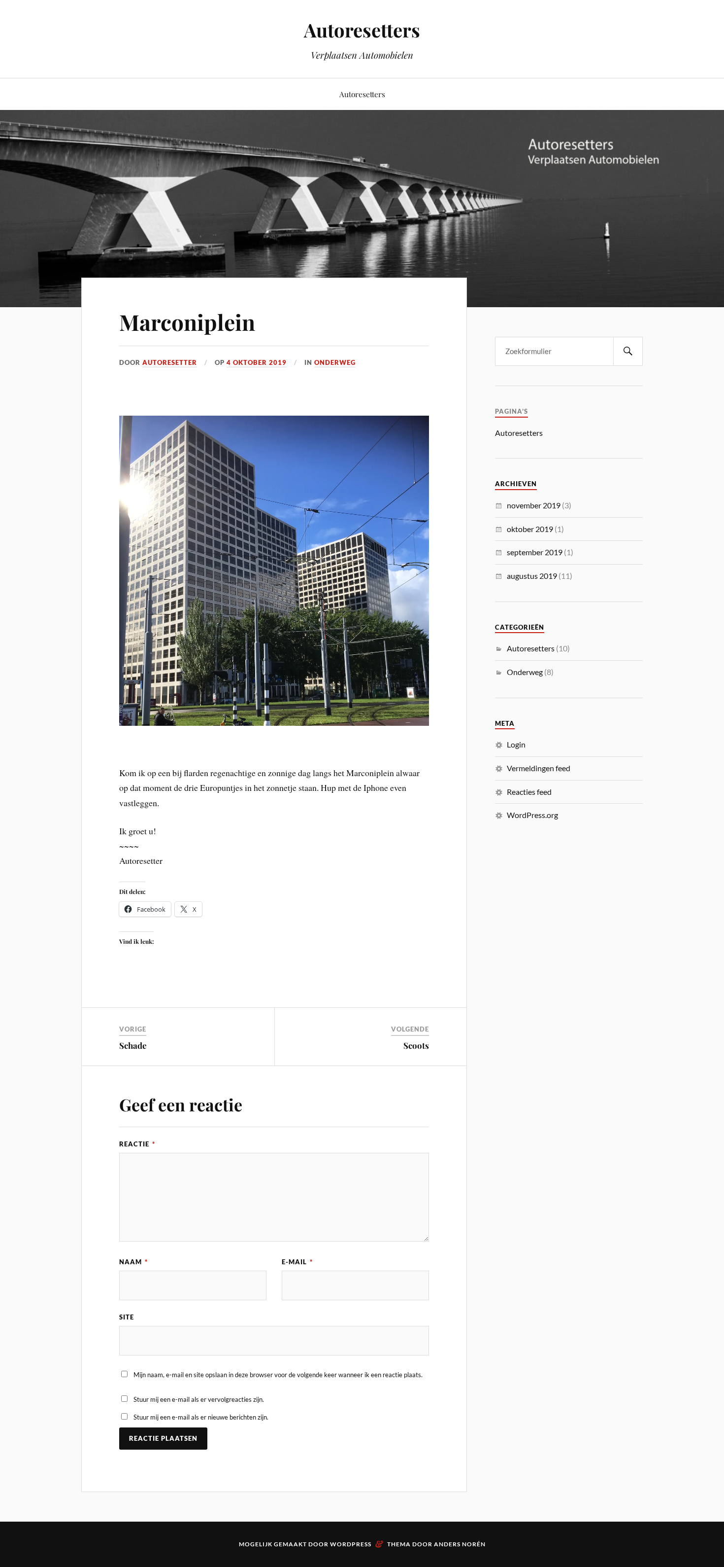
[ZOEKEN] (628, 351)
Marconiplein (187, 321)
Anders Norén (460, 1544)
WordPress (350, 1544)
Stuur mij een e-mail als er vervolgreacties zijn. (198, 1399)
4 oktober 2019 (257, 362)
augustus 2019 (532, 575)
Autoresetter (169, 362)
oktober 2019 (530, 529)
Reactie (137, 1144)
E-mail (297, 1262)
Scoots (416, 1045)
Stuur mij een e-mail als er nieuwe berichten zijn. (200, 1417)
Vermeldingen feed (538, 768)
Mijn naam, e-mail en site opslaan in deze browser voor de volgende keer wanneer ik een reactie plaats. (278, 1375)
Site (126, 1317)
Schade (133, 1045)
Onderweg (335, 362)
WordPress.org (532, 814)
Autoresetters (362, 29)
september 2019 (534, 552)
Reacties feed (529, 791)
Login (516, 744)
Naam (133, 1262)
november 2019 (533, 505)
